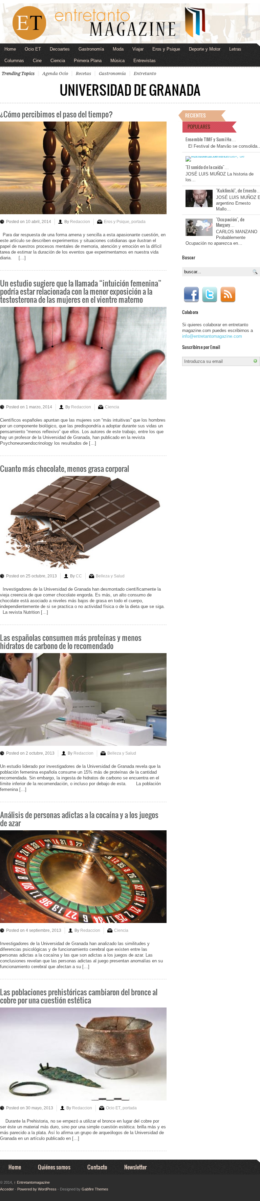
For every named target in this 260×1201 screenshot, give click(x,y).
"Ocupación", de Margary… (230, 222)
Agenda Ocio (55, 73)
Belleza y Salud (110, 576)
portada (138, 221)
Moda (118, 49)
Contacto (97, 1167)
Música (117, 60)
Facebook (191, 295)
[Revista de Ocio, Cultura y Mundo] (130, 23)
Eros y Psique (166, 49)
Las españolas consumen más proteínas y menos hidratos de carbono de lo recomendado (71, 641)
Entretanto (145, 73)
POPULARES (199, 126)
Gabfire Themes (95, 1189)
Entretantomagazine (32, 1182)
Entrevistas (144, 60)
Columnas (14, 60)
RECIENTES (195, 115)
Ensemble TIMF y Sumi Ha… (211, 139)
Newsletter (135, 1167)
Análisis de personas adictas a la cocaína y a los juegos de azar (79, 818)
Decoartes (60, 49)
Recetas (83, 73)
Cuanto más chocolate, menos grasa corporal (64, 468)
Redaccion (80, 221)
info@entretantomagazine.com (212, 336)
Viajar (138, 49)
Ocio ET (33, 49)
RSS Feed (228, 295)
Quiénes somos (54, 1167)
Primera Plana (88, 60)
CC (79, 576)
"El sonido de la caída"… (207, 167)
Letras (235, 49)
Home (10, 49)
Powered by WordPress (37, 1189)
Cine (37, 60)
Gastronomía (91, 49)
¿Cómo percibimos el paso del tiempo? (56, 113)
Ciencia (57, 60)
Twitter (209, 295)
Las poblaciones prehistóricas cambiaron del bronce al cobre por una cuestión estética (78, 995)
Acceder (7, 1189)
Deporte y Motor (204, 49)
